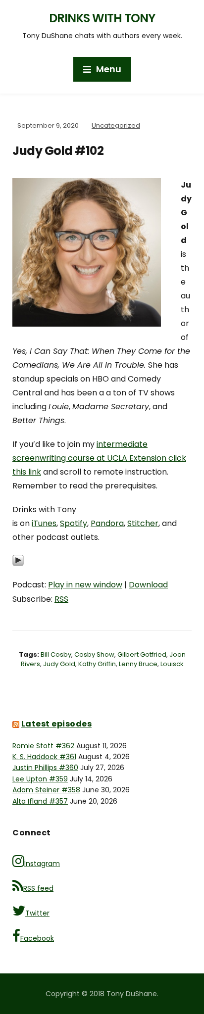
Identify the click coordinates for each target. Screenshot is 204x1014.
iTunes (44, 523)
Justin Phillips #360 (45, 768)
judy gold (59, 664)
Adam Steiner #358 (46, 790)
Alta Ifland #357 (40, 801)
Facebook (37, 938)
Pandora (107, 523)
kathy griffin (97, 664)
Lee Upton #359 (40, 779)
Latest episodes (56, 723)
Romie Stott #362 (43, 746)
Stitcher (142, 523)
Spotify (73, 523)
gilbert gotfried (141, 654)
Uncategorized (116, 125)
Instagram (42, 864)
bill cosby (56, 654)
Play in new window (85, 584)
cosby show (94, 654)
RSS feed (38, 888)
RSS (61, 599)
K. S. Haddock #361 (44, 757)
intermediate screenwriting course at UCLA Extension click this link (99, 458)
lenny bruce (138, 664)
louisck (172, 664)
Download (148, 584)
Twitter (37, 913)
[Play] (18, 565)
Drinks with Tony (102, 18)
